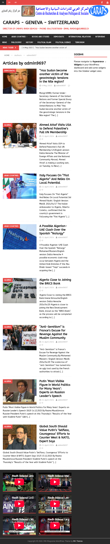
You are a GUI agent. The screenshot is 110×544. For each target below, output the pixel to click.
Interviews (100, 37)
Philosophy (16, 42)
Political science (63, 42)
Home (4, 37)
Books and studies (40, 37)
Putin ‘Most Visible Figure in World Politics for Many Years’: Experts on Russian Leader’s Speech (54, 388)
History (29, 42)
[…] (56, 115)
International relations (80, 37)
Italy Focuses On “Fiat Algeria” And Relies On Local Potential (54, 179)
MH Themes (77, 541)
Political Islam (44, 42)
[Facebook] (101, 2)
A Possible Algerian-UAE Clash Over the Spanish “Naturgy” (53, 229)
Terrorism (79, 42)
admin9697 (61, 85)
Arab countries (18, 37)
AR (16, 2)
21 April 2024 (48, 136)
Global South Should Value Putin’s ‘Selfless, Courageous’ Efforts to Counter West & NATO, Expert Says (54, 434)
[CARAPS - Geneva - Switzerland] (54, 15)
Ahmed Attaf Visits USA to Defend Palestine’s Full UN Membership (55, 128)
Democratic (59, 37)
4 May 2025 (47, 85)
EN (9, 2)
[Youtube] (107, 2)
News (4, 42)
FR (3, 2)
